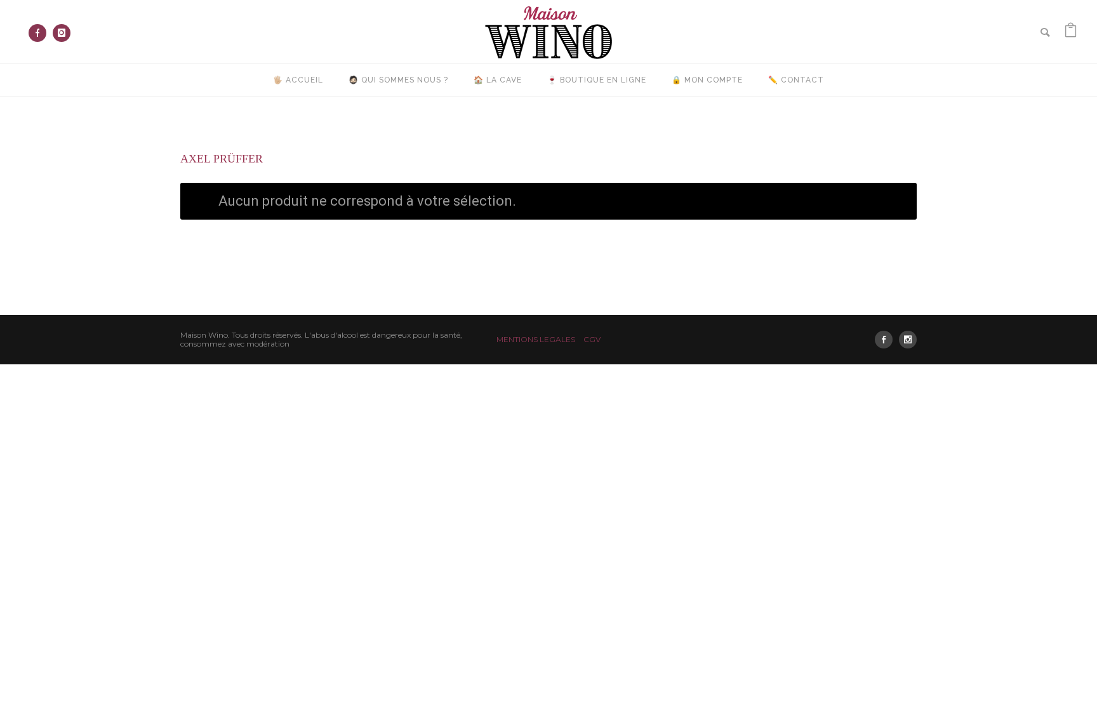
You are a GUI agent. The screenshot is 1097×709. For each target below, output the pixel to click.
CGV (592, 339)
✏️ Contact (796, 80)
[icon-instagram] (61, 33)
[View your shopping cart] (1070, 31)
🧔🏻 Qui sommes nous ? (398, 80)
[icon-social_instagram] (908, 339)
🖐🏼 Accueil (298, 80)
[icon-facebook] (41, 33)
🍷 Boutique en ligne (596, 80)
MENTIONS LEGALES (535, 339)
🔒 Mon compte (707, 80)
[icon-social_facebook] (887, 339)
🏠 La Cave (498, 80)
